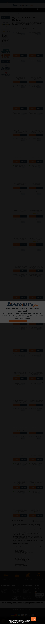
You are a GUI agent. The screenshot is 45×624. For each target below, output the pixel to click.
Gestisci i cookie (20, 622)
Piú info (14, 622)
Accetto (33, 619)
